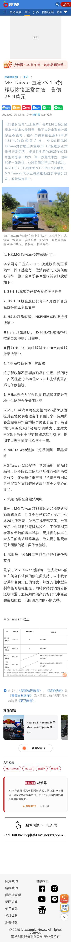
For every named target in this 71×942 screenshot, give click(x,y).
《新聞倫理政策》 (30, 691)
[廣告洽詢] (64, 907)
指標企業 (48, 12)
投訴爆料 (11, 915)
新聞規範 (11, 902)
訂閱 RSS (31, 806)
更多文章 (44, 806)
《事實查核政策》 (20, 696)
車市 (27, 12)
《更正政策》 (26, 701)
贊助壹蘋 (15, 110)
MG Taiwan (12, 768)
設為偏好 (5, 110)
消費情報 (11, 922)
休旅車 (55, 768)
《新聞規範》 (55, 691)
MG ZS (28, 768)
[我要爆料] (64, 898)
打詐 (36, 12)
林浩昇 (36, 114)
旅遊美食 (16, 12)
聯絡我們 (11, 888)
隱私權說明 (12, 895)
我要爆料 (25, 110)
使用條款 (11, 909)
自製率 (41, 768)
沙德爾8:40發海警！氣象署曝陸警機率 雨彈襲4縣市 (40, 66)
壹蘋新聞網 (11, 77)
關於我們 (11, 881)
